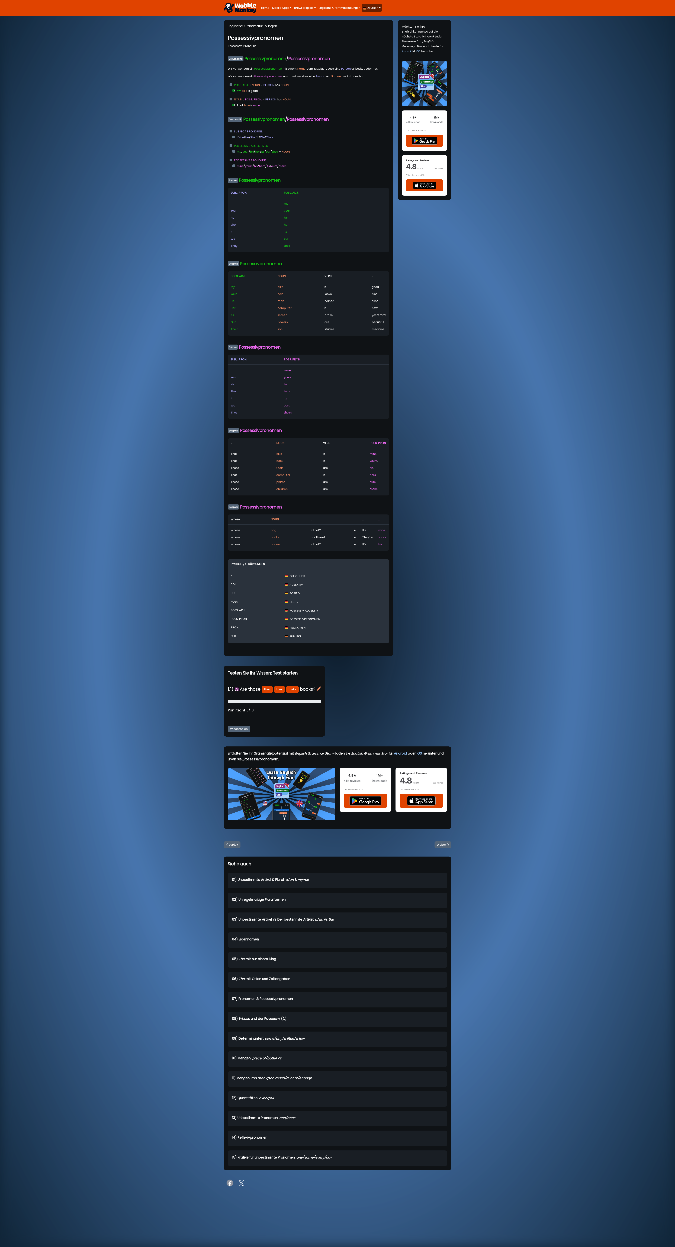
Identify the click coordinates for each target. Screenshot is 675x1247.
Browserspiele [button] (304, 8)
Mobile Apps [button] (280, 8)
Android (407, 51)
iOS (418, 51)
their (267, 689)
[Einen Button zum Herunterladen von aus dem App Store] (424, 185)
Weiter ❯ (443, 845)
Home (265, 8)
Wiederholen (239, 729)
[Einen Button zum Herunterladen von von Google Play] (424, 141)
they (279, 689)
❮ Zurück (232, 845)
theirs (292, 689)
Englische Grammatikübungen (339, 8)
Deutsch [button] (372, 8)
